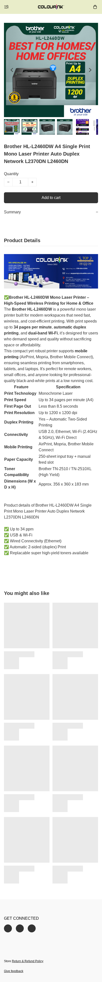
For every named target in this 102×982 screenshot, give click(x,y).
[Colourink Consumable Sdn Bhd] (51, 7)
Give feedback (13, 971)
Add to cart (51, 198)
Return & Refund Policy (27, 961)
